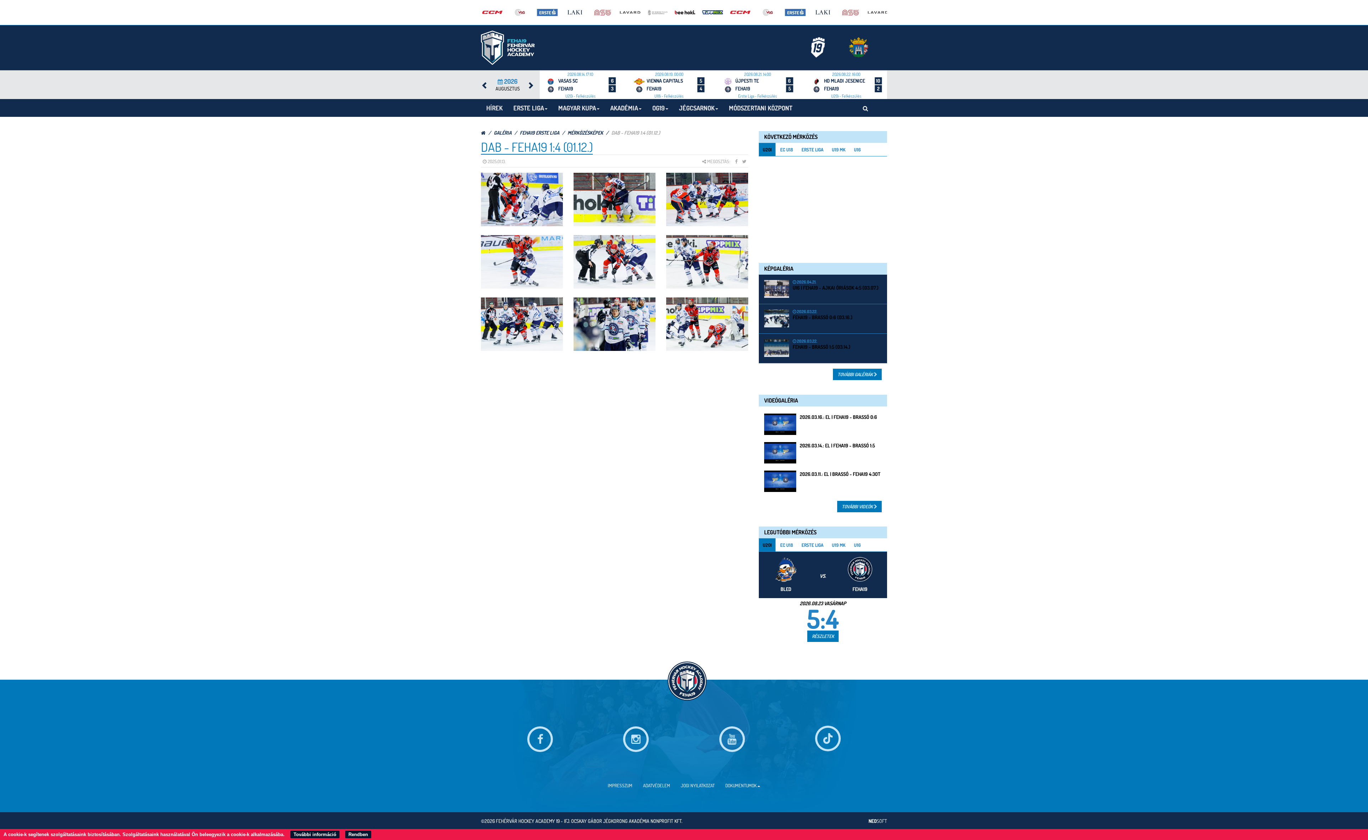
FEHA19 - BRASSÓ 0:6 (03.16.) (823, 317)
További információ (315, 834)
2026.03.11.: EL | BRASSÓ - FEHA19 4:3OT (840, 474)
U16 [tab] (857, 149)
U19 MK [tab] (838, 149)
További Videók (858, 506)
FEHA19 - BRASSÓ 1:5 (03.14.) (821, 347)
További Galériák (856, 374)
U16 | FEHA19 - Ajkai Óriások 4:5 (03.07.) (836, 288)
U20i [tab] (767, 149)
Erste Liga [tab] (812, 149)
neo (878, 821)
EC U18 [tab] (786, 149)
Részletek (823, 636)
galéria (503, 133)
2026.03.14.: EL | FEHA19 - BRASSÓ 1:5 (837, 445)
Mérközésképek (585, 133)
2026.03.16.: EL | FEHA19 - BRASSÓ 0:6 (838, 417)
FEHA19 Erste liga (539, 133)
